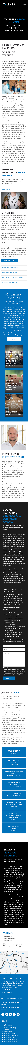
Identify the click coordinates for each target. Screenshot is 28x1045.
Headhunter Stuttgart (10, 1041)
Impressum (7, 1024)
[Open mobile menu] (25, 4)
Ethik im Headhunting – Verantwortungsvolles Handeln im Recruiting (16, 385)
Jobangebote (8, 1031)
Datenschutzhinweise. (18, 674)
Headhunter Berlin (9, 1033)
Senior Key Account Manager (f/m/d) (11, 1003)
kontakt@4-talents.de (10, 578)
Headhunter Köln (9, 1037)
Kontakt (6, 1029)
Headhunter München (11, 1035)
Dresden (19, 887)
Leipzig (13, 887)
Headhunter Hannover (11, 1039)
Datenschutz (8, 1026)
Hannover (10, 889)
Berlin (10, 884)
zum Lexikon (8, 992)
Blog (20, 309)
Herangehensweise (13, 465)
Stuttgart (19, 886)
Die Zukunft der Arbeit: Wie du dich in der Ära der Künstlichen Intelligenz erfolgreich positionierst (13, 358)
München (16, 884)
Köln (21, 884)
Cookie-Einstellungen (10, 1028)
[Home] (9, 6)
